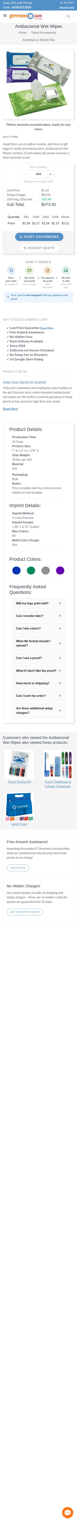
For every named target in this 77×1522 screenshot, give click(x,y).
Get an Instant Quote (25, 912)
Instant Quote (41, 248)
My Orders (68, 2)
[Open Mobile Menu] (5, 15)
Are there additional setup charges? (34, 710)
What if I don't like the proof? (36, 670)
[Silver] (45, 570)
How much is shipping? (33, 683)
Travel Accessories (43, 32)
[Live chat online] (67, 1512)
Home (23, 32)
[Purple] (60, 570)
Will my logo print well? (32, 603)
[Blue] (16, 570)
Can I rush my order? (31, 695)
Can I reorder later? (29, 615)
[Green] (31, 570)
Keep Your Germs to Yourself (24, 382)
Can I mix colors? (28, 628)
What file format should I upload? (33, 643)
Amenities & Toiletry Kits (38, 40)
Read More (47, 328)
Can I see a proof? (29, 658)
